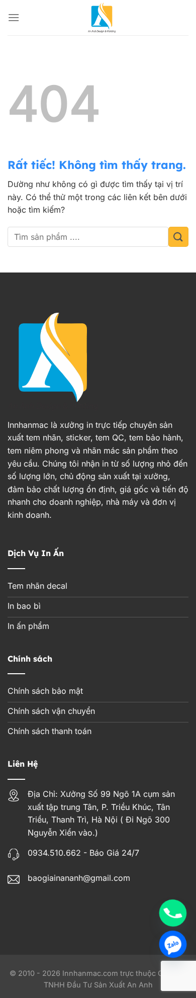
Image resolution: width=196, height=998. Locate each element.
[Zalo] (172, 944)
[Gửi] (178, 237)
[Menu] (14, 17)
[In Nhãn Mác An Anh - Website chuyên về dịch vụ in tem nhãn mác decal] (102, 17)
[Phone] (172, 913)
